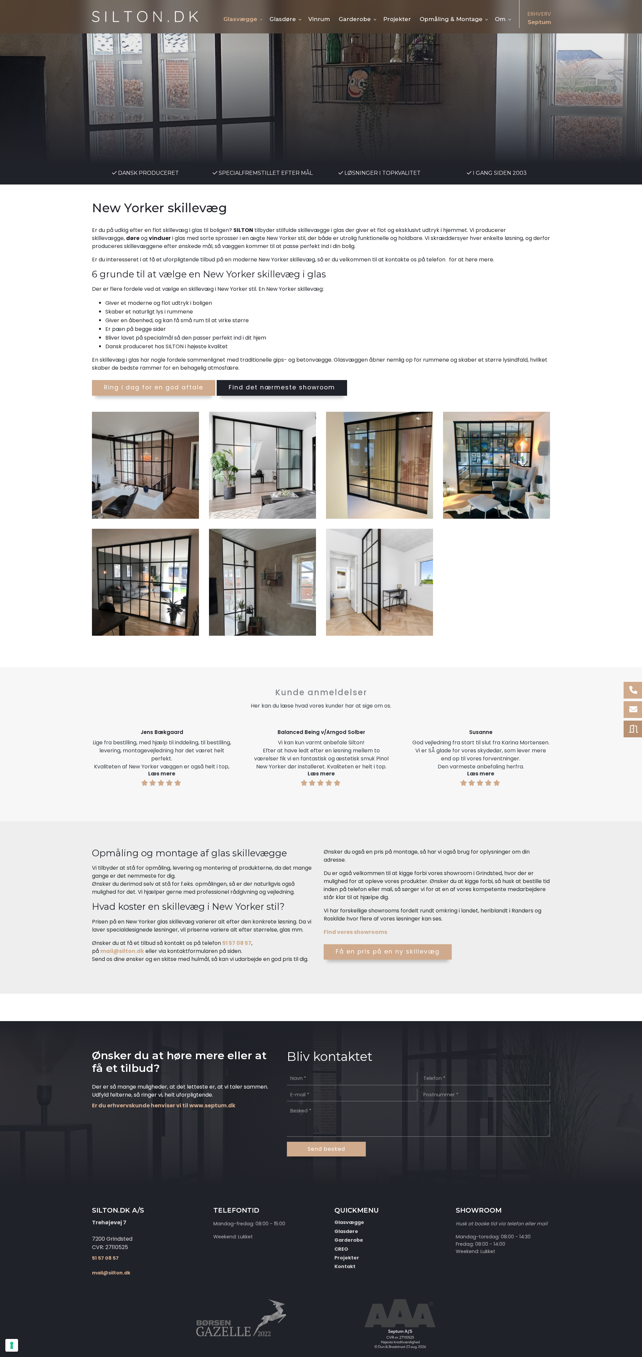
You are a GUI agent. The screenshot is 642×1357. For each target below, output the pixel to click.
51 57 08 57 (236, 943)
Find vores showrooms (355, 932)
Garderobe (348, 1240)
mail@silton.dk (122, 951)
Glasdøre (346, 1231)
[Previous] (71, 754)
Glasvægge (349, 1222)
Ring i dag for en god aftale (153, 387)
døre (132, 238)
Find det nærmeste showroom (282, 387)
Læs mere (161, 773)
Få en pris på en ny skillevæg (388, 952)
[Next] (570, 754)
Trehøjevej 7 (109, 1222)
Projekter (346, 1257)
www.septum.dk (212, 1105)
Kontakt (344, 1266)
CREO (341, 1249)
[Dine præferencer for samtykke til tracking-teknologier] (11, 1345)
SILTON (243, 230)
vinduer (160, 238)
